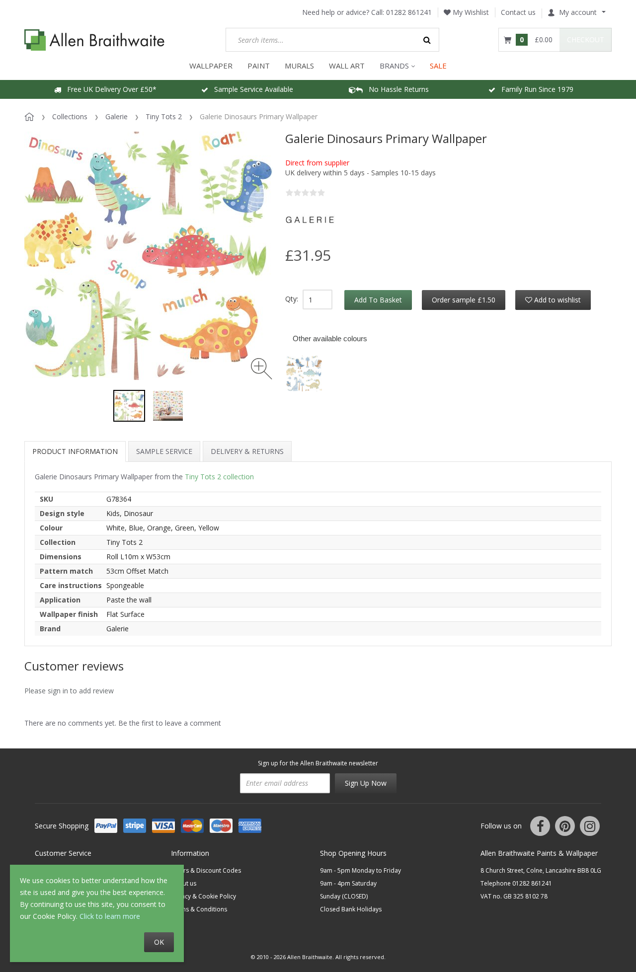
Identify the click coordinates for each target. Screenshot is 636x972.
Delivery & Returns (247, 451)
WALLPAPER (211, 66)
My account (578, 12)
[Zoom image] (261, 368)
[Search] (427, 39)
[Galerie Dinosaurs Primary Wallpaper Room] (168, 406)
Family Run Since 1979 (534, 89)
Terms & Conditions (199, 909)
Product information (75, 451)
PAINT (258, 66)
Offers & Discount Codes (206, 870)
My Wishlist (470, 12)
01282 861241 (409, 12)
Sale (438, 66)
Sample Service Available (250, 89)
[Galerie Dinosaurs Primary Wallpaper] (129, 406)
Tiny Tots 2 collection (219, 476)
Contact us (518, 12)
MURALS (299, 66)
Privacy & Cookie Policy (203, 896)
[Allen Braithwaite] (94, 40)
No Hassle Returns (396, 89)
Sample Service (164, 451)
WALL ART (347, 66)
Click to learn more (110, 916)
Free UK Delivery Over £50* (109, 89)
